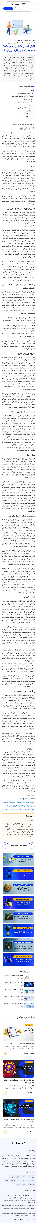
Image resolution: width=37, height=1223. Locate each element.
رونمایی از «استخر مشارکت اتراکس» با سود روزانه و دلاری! (13, 1005)
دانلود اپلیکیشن (8, 9)
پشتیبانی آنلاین (12, 1220)
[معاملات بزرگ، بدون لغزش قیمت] (18, 945)
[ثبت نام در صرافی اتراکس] (18, 859)
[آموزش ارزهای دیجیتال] (18, 902)
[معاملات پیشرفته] (18, 916)
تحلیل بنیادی (20, 40)
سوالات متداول (21, 1181)
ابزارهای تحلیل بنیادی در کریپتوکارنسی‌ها (20, 806)
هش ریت (30, 105)
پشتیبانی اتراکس (21, 1177)
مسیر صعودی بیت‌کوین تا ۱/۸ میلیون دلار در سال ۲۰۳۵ (19, 1120)
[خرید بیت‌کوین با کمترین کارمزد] (18, 888)
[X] (29, 128)
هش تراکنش (20, 492)
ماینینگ (32, 467)
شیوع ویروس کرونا (28, 99)
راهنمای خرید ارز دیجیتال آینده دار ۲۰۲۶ (22, 1043)
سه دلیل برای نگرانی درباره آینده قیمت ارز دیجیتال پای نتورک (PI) (19, 1081)
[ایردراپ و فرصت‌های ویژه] (18, 931)
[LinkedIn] (25, 128)
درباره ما (12, 1177)
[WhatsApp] (21, 128)
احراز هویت (31, 1185)
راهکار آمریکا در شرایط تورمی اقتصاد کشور (22, 96)
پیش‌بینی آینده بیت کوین (26, 114)
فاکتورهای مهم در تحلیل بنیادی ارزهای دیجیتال (18, 809)
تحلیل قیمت (28, 40)
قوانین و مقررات (21, 1185)
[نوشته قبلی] (32, 845)
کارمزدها (13, 1181)
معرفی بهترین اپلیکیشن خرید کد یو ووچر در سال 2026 (14, 977)
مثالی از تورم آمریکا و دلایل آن (25, 93)
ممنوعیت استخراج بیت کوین (25, 108)
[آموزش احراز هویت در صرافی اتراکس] (18, 873)
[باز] (23, 4)
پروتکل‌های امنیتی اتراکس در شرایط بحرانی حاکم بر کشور (14, 998)
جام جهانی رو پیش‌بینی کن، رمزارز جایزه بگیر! (13, 984)
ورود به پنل (18, 9)
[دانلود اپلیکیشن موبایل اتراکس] (18, 959)
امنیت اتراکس (21, 1220)
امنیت (6, 1181)
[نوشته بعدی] (5, 845)
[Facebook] (33, 128)
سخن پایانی (28, 117)
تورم (32, 90)
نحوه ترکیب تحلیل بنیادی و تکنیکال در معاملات (18, 802)
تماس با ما (31, 1181)
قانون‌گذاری (30, 111)
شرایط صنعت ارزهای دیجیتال (25, 102)
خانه (34, 40)
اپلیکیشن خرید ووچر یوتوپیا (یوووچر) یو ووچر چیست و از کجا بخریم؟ (13, 991)
